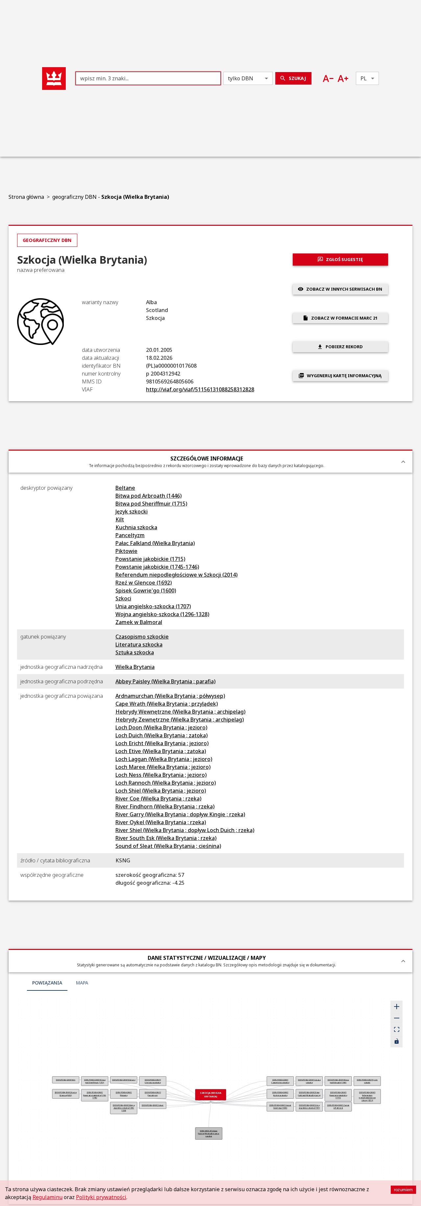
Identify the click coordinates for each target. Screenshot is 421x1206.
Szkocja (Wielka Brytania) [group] (210, 1094)
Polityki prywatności (101, 1197)
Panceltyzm (130, 535)
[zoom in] (396, 1006)
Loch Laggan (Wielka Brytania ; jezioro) (163, 759)
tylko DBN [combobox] (240, 78)
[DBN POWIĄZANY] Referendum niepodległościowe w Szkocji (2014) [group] (367, 1096)
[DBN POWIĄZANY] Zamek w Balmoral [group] (338, 1106)
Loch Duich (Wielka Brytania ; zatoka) (161, 735)
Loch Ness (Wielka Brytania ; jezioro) (161, 774)
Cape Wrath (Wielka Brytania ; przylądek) (166, 703)
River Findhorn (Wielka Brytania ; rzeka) (164, 806)
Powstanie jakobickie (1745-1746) (157, 566)
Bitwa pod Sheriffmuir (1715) (151, 503)
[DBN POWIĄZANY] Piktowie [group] (124, 1093)
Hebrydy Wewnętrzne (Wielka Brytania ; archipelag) (180, 711)
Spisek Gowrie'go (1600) (145, 590)
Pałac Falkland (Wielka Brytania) (155, 543)
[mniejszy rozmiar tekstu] (328, 78)
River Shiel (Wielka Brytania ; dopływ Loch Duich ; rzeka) (184, 830)
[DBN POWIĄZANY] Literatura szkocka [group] (153, 1081)
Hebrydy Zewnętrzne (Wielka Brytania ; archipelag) (179, 719)
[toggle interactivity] (396, 1041)
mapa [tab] (82, 983)
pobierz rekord (344, 347)
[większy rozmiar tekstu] (343, 78)
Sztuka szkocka (134, 652)
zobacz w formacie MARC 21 (344, 318)
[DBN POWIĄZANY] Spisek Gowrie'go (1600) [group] (280, 1106)
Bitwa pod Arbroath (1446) (148, 495)
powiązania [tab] (47, 983)
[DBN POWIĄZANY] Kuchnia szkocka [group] (280, 1093)
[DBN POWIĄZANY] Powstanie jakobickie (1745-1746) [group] (94, 1095)
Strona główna (26, 196)
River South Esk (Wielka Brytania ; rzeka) (165, 838)
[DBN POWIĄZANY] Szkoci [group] (152, 1105)
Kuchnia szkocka (136, 527)
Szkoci (123, 598)
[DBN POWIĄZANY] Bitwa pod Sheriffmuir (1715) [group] (94, 1081)
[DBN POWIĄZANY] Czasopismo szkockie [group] (280, 1081)
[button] (54, 78)
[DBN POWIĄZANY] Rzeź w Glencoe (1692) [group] (65, 1093)
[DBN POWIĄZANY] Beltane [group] (123, 1080)
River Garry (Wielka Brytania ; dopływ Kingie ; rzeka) (180, 814)
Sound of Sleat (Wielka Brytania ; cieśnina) (168, 846)
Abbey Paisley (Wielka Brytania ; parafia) (165, 681)
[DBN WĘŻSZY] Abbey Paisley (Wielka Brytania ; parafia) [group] (208, 1134)
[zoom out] (396, 1018)
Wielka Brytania (135, 666)
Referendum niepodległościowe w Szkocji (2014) (176, 574)
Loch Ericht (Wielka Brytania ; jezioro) (162, 743)
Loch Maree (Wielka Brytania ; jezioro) (162, 767)
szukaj (297, 78)
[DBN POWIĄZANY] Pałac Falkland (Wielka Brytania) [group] (309, 1093)
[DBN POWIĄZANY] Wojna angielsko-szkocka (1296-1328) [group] (123, 1108)
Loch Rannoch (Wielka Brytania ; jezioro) (165, 782)
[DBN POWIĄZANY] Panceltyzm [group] (153, 1093)
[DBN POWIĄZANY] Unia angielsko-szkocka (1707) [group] (309, 1106)
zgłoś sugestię (344, 259)
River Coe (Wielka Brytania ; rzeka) (158, 798)
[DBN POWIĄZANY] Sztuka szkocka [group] (309, 1081)
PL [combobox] (363, 78)
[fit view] (396, 1030)
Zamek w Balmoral (138, 622)
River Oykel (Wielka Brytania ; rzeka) (160, 822)
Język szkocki (131, 511)
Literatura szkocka (138, 644)
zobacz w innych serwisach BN (344, 289)
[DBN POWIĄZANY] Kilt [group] (65, 1080)
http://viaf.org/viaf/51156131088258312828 (200, 389)
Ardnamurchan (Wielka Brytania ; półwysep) (170, 695)
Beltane (125, 487)
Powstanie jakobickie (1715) (150, 559)
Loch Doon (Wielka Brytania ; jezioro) (161, 727)
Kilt (119, 519)
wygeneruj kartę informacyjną (344, 376)
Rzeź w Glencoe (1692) (143, 582)
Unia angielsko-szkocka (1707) (153, 606)
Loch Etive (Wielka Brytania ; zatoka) (160, 751)
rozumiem (403, 1189)
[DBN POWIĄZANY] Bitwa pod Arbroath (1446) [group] (338, 1081)
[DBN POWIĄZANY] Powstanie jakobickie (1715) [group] (338, 1095)
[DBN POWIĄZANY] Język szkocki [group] (367, 1081)
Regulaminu (47, 1197)
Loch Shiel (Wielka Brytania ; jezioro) (160, 790)
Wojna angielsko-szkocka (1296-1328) (162, 614)
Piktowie (126, 551)
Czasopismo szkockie (142, 636)
